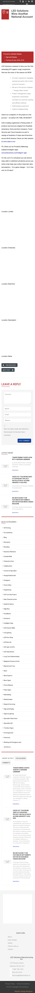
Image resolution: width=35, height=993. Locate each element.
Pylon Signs (7, 690)
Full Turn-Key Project (10, 594)
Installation (7, 613)
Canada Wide (8, 556)
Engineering (7, 590)
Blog (5, 537)
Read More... (15, 470)
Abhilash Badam (16, 54)
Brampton (7, 542)
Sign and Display (11, 57)
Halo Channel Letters (10, 599)
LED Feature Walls (9, 628)
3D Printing (7, 528)
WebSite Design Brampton (23, 991)
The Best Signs (9, 728)
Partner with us (13, 946)
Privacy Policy (10, 984)
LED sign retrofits (9, 647)
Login (8, 7)
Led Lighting (7, 632)
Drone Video (7, 585)
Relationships (8, 699)
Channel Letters (9, 561)
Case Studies (12, 940)
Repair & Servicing (9, 704)
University (7, 737)
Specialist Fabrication (10, 718)
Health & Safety (9, 604)
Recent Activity (8, 758)
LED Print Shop (8, 637)
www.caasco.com (9, 141)
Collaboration (8, 566)
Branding (6, 547)
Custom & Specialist (10, 571)
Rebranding (7, 694)
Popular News (21, 758)
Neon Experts (8, 675)
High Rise (7, 609)
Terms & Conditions (23, 984)
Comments (6, 762)
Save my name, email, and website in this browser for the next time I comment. (16, 432)
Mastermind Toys (9, 666)
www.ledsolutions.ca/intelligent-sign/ (14, 153)
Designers (7, 580)
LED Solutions (24, 987)
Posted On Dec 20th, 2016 (15, 60)
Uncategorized (8, 733)
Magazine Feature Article (12, 661)
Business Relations (10, 551)
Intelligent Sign (8, 623)
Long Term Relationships (11, 656)
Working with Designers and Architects (12, 745)
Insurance (7, 618)
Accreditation (8, 532)
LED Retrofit (7, 642)
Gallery (10, 943)
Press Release (8, 685)
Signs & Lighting (9, 713)
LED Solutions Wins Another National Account (22, 13)
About (10, 937)
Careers (10, 949)
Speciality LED (8, 723)
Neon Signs (7, 680)
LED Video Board (9, 652)
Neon (5, 671)
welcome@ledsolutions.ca (8, 4)
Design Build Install (10, 575)
